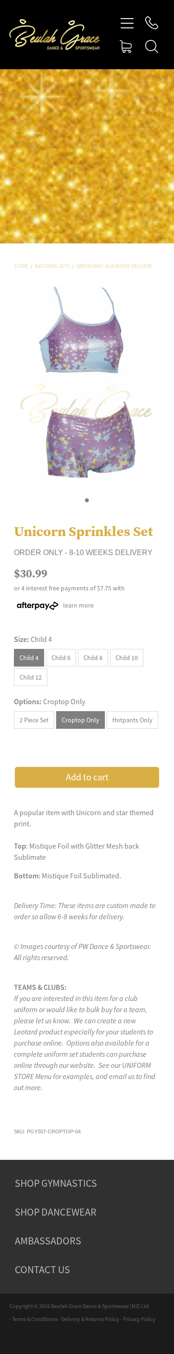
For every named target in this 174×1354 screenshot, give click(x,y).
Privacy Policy (139, 1319)
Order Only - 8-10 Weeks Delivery (114, 266)
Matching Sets (52, 266)
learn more (78, 605)
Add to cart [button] (87, 777)
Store (21, 266)
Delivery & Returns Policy (90, 1319)
